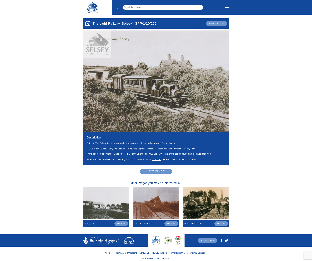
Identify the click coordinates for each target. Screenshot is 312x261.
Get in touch (208, 240)
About (107, 253)
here (209, 154)
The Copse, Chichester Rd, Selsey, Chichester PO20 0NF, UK (132, 154)
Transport (177, 149)
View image (121, 223)
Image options (216, 23)
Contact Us (144, 253)
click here (156, 159)
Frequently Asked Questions (125, 253)
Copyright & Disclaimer (197, 253)
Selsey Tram (189, 149)
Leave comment (156, 171)
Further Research (177, 253)
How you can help (159, 253)
